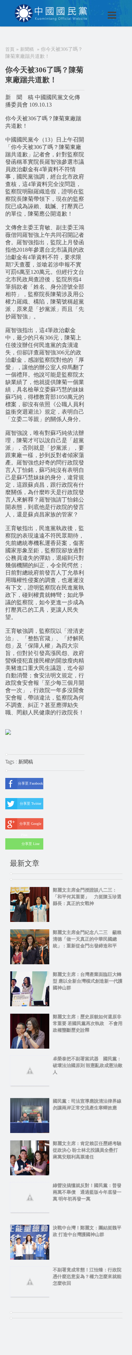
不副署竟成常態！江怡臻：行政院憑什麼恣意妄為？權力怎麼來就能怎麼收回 (87, 1276)
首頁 (9, 49)
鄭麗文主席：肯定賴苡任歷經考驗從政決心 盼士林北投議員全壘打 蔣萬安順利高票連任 (87, 1150)
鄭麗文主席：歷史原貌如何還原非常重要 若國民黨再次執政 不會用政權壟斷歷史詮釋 (87, 1023)
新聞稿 (27, 49)
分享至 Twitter (30, 803)
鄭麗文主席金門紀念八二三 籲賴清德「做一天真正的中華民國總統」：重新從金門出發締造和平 (87, 939)
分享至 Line (30, 844)
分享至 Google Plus (30, 825)
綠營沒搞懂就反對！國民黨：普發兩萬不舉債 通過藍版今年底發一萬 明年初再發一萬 (87, 1192)
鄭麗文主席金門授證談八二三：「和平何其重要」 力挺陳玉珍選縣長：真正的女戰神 (87, 896)
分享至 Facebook (30, 783)
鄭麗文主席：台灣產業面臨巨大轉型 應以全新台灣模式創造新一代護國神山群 (87, 981)
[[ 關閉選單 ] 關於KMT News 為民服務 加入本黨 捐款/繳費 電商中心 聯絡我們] (93, 8)
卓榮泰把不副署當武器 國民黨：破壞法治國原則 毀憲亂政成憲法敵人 (87, 1065)
